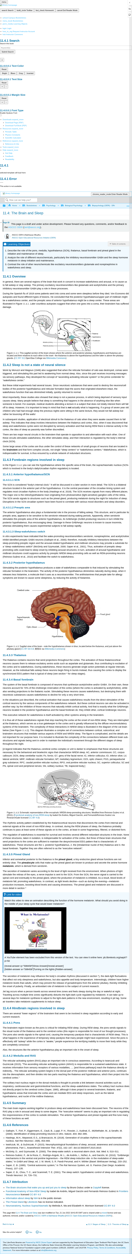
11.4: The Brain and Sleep (26, 1213)
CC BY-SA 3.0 (27, 649)
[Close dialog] (1, 182)
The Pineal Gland (15, 1202)
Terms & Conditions (107, 1248)
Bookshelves (31, 205)
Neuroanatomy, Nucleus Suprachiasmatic (27, 1205)
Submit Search (8, 52)
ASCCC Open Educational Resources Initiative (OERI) (34, 238)
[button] (9, 156)
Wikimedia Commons (56, 358)
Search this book (7, 43)
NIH (36, 1198)
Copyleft (97, 1187)
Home (15, 205)
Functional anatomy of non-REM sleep (31, 815)
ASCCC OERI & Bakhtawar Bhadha (49, 1216)
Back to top (7, 1224)
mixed (105, 1213)
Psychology (51, 205)
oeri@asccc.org (32, 227)
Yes (30, 1232)
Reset (4, 69)
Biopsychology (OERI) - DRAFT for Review (109, 205)
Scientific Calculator (13, 138)
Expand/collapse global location (128, 205)
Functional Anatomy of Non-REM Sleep (26, 1191)
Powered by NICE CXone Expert (39, 1242)
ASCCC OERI (15, 227)
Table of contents (119, 244)
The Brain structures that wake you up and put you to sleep (36, 1187)
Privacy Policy (92, 1248)
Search (7, 200)
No (40, 1232)
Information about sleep (18, 1198)
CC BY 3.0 (19, 358)
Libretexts (32, 1202)
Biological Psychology (73, 205)
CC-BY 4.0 (34, 818)
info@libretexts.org (48, 1250)
